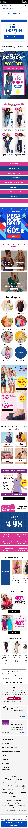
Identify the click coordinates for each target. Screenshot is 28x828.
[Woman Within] (10, 782)
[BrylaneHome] (17, 793)
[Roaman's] (17, 782)
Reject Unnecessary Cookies (14, 822)
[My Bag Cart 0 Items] (25, 5)
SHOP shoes (14, 201)
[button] (22, 5)
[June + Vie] (4, 789)
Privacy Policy (10, 800)
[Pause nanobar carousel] (12, 15)
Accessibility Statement (21, 805)
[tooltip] (4, 1)
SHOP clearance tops (21, 536)
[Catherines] (23, 782)
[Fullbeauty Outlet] (14, 796)
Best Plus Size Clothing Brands (8, 805)
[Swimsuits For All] (17, 789)
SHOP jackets (14, 196)
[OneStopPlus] (4, 782)
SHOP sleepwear (14, 192)
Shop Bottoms (14, 173)
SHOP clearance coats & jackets (21, 549)
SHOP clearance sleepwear (7, 549)
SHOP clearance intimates (21, 542)
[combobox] (14, 8)
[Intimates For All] (4, 793)
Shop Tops (14, 164)
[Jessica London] (4, 785)
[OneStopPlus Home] (10, 5)
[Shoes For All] (10, 793)
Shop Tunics (14, 168)
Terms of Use (17, 800)
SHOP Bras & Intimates (14, 182)
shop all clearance (7, 536)
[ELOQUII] (10, 789)
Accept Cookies (14, 825)
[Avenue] (10, 785)
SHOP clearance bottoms (7, 542)
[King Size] (23, 793)
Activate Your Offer (14, 36)
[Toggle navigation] (2, 5)
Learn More (3, 49)
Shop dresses (14, 178)
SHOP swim (14, 187)
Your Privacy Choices (12, 802)
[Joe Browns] (17, 785)
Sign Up (21, 678)
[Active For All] (23, 789)
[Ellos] (24, 785)
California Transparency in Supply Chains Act (13, 803)
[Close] (26, 817)
